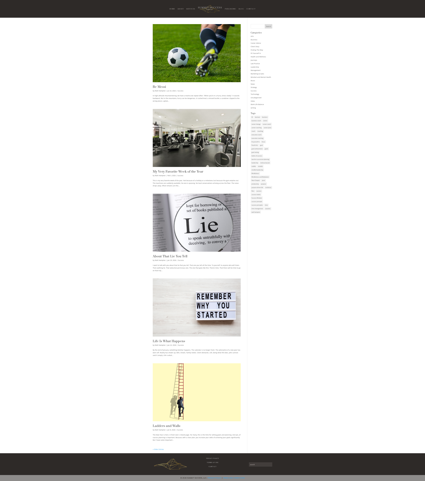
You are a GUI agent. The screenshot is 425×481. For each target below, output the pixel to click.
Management (256, 70)
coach (253, 131)
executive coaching (257, 138)
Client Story (255, 46)
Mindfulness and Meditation (260, 177)
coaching (260, 131)
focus (263, 142)
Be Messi (159, 87)
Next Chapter (256, 180)
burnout (257, 117)
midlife (254, 166)
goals (266, 149)
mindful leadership (257, 170)
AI (252, 117)
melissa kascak (265, 163)
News (253, 84)
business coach (256, 121)
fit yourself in (256, 142)
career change (256, 124)
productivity (255, 184)
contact (212, 466)
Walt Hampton (160, 91)
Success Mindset (257, 198)
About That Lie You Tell (170, 256)
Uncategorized (256, 98)
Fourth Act (255, 145)
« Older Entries (158, 449)
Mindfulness (255, 173)
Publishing (230, 9)
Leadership (255, 67)
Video (253, 101)
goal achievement (257, 149)
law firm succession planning (260, 159)
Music (253, 81)
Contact (251, 9)
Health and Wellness (258, 57)
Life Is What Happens (169, 341)
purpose (263, 184)
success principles (257, 205)
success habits (256, 194)
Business (254, 40)
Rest (253, 191)
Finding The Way (257, 50)
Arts (252, 36)
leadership (255, 163)
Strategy (254, 87)
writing (253, 108)
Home (172, 9)
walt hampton (256, 212)
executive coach (256, 135)
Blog (241, 9)
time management (257, 209)
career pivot (267, 128)
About (180, 9)
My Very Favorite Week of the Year (178, 172)
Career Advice (256, 43)
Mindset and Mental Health (261, 77)
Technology (255, 94)
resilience (268, 187)
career (265, 121)
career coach (267, 124)
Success (180, 91)
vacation (267, 209)
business (265, 117)
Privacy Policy (215, 478)
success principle (257, 201)
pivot (263, 180)
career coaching (257, 128)
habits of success (257, 156)
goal (261, 145)
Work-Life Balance (257, 104)
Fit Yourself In (256, 53)
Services (190, 9)
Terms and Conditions (234, 478)
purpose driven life (257, 187)
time (266, 205)
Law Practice (255, 64)
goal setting (255, 152)
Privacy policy (212, 458)
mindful (260, 166)
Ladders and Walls (166, 426)
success (258, 191)
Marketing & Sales (257, 74)
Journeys (254, 60)
